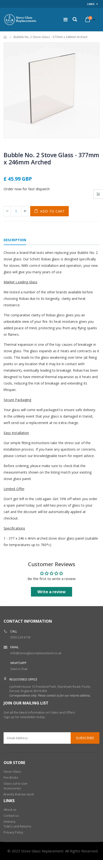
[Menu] (65, 19)
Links (91, 4)
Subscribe (85, 738)
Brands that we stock (19, 794)
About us (10, 809)
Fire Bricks (11, 777)
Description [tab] (15, 240)
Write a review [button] (51, 591)
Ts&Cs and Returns (17, 826)
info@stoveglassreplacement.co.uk (36, 653)
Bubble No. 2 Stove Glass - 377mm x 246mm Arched (51, 158)
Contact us (11, 815)
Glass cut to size (15, 783)
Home (5, 37)
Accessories (12, 788)
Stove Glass (12, 771)
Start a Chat (18, 669)
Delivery (10, 821)
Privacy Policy (13, 832)
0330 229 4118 (20, 637)
